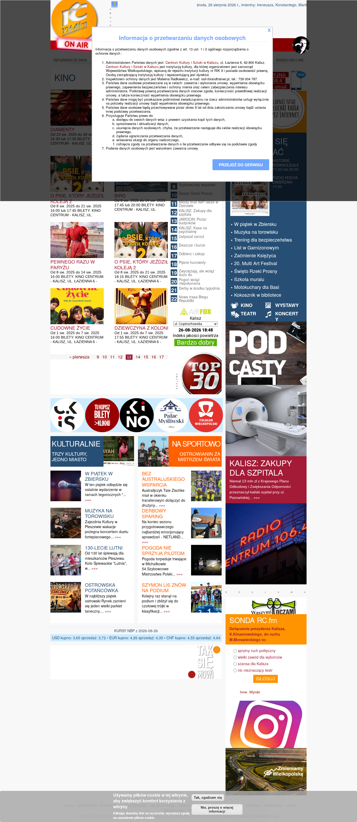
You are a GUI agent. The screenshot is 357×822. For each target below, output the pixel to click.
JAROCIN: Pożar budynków (192, 220)
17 (161, 357)
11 (112, 357)
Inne (243, 692)
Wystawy (287, 305)
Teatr (248, 313)
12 (120, 357)
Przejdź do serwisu (241, 165)
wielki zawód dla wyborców (260, 657)
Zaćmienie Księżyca (255, 255)
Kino (246, 305)
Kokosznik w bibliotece (257, 294)
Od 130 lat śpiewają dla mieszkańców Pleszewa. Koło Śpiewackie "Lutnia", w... (106, 560)
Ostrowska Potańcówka (101, 587)
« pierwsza (79, 357)
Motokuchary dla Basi (256, 286)
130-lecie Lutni (104, 547)
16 (153, 357)
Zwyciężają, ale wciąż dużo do (196, 272)
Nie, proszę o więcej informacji (217, 810)
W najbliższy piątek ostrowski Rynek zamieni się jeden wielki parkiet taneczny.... (105, 603)
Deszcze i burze (192, 245)
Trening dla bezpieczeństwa (263, 239)
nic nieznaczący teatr (255, 670)
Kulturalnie (76, 443)
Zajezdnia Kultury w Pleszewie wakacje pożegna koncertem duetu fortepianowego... (106, 529)
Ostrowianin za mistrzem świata (199, 456)
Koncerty (286, 316)
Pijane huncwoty (192, 262)
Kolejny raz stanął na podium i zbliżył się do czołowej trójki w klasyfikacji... (160, 603)
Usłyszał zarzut (191, 236)
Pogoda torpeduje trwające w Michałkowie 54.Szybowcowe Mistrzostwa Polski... (164, 566)
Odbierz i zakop (192, 253)
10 (104, 357)
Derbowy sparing (154, 513)
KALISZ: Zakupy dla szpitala (195, 212)
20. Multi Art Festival (255, 263)
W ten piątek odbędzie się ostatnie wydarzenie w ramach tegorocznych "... (106, 489)
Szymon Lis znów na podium (164, 587)
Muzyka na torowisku (99, 513)
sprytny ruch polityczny (256, 650)
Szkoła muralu (249, 279)
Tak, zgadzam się (208, 798)
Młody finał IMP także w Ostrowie (198, 203)
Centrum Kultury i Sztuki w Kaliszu (191, 62)
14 (138, 357)
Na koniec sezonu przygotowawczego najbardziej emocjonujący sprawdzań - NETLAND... (163, 529)
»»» (88, 500)
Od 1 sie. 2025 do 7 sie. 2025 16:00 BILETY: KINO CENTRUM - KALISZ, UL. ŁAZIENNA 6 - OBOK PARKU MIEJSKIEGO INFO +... (76, 342)
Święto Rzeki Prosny (255, 270)
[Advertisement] (114, 381)
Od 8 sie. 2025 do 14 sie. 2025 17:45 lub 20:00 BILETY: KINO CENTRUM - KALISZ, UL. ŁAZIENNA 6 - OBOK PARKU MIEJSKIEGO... (139, 209)
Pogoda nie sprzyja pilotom (163, 550)
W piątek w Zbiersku (99, 476)
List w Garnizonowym (256, 247)
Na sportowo (196, 443)
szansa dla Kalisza (253, 663)
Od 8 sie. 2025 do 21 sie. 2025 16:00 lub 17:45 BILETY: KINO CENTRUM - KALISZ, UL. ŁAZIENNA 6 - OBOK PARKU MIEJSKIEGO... (75, 215)
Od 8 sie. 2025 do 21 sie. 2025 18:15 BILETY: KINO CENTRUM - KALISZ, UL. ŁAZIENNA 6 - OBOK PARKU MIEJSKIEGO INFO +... (141, 281)
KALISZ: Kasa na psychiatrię (193, 229)
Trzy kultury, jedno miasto (69, 456)
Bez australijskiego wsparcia (163, 479)
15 (145, 357)
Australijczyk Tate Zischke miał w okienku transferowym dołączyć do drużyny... (163, 498)
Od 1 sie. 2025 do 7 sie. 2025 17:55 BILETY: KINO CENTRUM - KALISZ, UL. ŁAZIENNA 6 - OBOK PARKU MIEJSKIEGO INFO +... (141, 342)
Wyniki (254, 692)
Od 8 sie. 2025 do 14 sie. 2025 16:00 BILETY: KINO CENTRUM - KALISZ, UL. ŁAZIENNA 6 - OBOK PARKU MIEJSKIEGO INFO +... (76, 281)
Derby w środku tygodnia (199, 288)
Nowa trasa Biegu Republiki (193, 298)
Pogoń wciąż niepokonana (189, 281)
